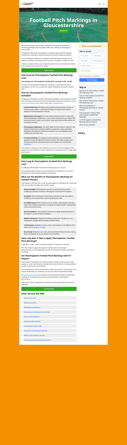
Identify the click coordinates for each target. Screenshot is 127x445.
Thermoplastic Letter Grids (32, 326)
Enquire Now (49, 156)
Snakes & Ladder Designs (32, 321)
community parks (57, 103)
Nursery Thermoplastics (32, 317)
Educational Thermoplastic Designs (35, 331)
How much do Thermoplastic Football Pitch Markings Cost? (91, 92)
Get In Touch (49, 70)
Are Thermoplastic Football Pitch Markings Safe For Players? (90, 121)
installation (27, 144)
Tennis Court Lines (30, 298)
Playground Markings (30, 275)
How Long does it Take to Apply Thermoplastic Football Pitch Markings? (89, 115)
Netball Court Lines (30, 303)
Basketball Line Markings (32, 307)
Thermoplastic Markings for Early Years (37, 312)
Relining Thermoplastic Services (34, 335)
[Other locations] (99, 4)
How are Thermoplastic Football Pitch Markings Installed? (91, 97)
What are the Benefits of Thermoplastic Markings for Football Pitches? (91, 108)
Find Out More (49, 289)
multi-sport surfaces (38, 227)
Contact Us (63, 31)
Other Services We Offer (87, 125)
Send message (92, 80)
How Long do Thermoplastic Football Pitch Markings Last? (91, 102)
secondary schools (33, 103)
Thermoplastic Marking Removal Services (37, 340)
